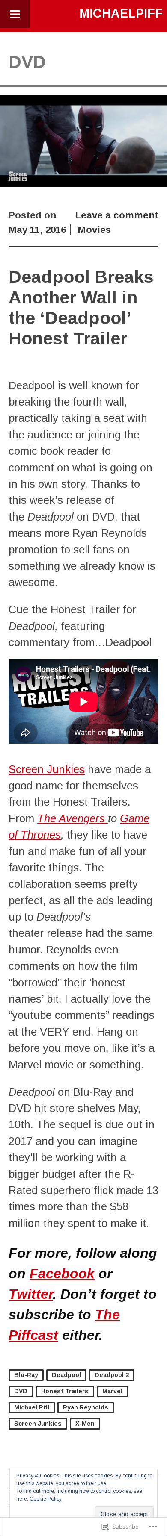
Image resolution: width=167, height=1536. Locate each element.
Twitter (31, 1294)
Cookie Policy (46, 1499)
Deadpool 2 (112, 1374)
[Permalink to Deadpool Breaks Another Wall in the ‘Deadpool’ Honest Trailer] (83, 183)
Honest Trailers (65, 1391)
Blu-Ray (26, 1374)
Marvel (112, 1391)
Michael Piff (31, 1407)
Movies (94, 229)
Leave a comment (116, 215)
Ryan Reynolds (85, 1407)
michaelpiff (121, 13)
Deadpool (66, 1374)
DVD (20, 1391)
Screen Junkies (47, 769)
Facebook (62, 1273)
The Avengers (72, 818)
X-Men (85, 1423)
